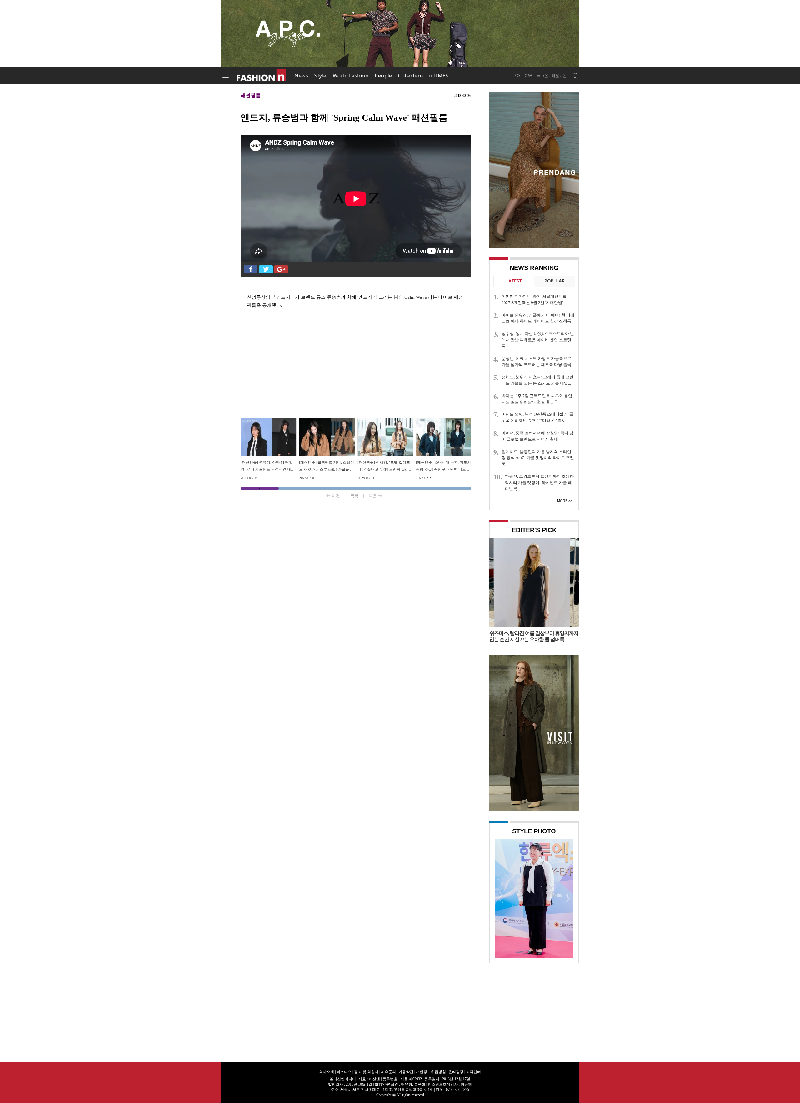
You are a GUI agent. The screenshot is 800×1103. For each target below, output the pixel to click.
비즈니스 (344, 1072)
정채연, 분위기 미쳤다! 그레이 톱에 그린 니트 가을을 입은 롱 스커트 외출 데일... (537, 380)
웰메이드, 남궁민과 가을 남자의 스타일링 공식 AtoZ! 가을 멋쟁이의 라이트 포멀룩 (538, 458)
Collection (410, 75)
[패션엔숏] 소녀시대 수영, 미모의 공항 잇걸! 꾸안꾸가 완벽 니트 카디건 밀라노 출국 (443, 469)
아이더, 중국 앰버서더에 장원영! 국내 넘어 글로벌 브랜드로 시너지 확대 (537, 436)
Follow (523, 75)
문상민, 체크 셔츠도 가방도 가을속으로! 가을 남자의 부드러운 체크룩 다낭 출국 (537, 361)
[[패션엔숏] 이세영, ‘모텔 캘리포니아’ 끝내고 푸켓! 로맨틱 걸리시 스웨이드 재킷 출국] (385, 420)
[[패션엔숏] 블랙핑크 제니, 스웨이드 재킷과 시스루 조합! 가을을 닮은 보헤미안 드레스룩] (327, 420)
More (562, 500)
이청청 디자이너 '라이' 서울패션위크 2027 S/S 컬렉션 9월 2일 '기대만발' (534, 299)
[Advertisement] (356, 361)
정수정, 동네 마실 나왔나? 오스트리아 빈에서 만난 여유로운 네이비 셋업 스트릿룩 (538, 339)
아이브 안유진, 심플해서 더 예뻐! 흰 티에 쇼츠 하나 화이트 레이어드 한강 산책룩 (538, 318)
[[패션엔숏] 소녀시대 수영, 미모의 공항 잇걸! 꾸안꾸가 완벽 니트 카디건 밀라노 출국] (444, 420)
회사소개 (326, 1072)
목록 (354, 495)
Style (320, 75)
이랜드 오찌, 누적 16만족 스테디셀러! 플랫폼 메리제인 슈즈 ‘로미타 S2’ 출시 (538, 417)
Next (567, 898)
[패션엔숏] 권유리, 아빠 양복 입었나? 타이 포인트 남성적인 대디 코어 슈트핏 (268, 469)
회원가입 (559, 76)
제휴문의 (388, 1072)
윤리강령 (455, 1072)
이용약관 (405, 1072)
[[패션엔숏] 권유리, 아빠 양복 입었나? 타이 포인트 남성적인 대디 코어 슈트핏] (268, 420)
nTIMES (438, 75)
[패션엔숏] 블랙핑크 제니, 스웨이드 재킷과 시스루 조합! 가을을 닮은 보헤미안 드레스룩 (326, 469)
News (301, 75)
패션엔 (262, 75)
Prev (501, 898)
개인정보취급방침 (431, 1072)
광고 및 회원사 (366, 1072)
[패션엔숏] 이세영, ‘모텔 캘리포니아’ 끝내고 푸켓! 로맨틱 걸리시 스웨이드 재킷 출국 (385, 469)
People (383, 75)
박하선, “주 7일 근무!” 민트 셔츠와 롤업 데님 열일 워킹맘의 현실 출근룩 (537, 398)
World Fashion (351, 75)
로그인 (542, 76)
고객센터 (473, 1072)
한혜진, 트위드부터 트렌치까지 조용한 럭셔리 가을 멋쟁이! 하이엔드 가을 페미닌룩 (539, 482)
